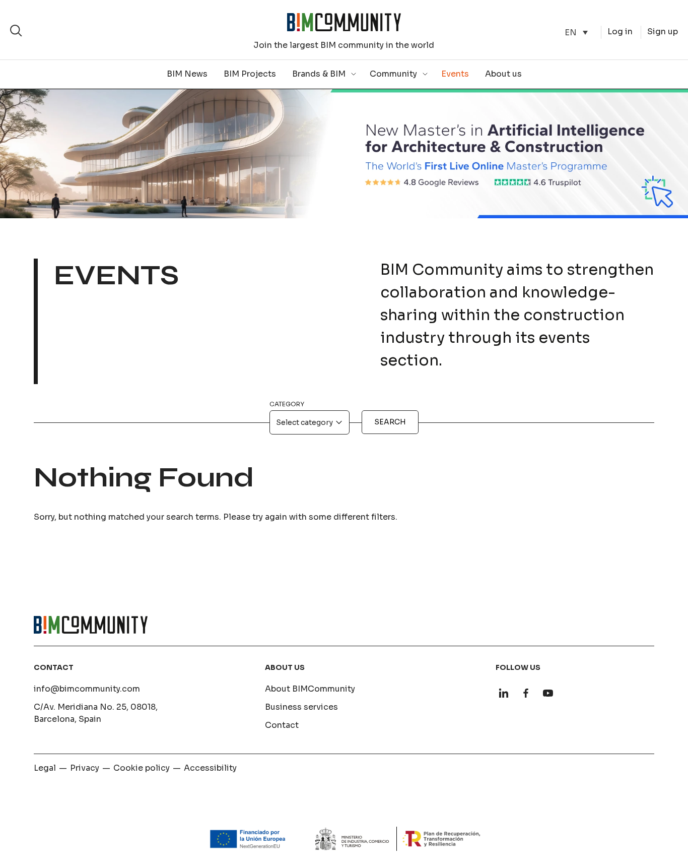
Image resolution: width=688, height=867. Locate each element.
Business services (301, 707)
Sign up (662, 31)
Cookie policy (141, 768)
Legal (45, 768)
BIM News (187, 74)
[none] (576, 32)
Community (393, 74)
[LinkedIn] (504, 693)
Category (286, 404)
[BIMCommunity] (344, 22)
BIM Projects (250, 74)
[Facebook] (526, 693)
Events (455, 74)
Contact (282, 725)
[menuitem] (576, 32)
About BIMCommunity (310, 689)
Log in (620, 31)
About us (503, 74)
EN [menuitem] (571, 32)
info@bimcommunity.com (87, 689)
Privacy (84, 768)
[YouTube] (548, 693)
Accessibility (210, 768)
